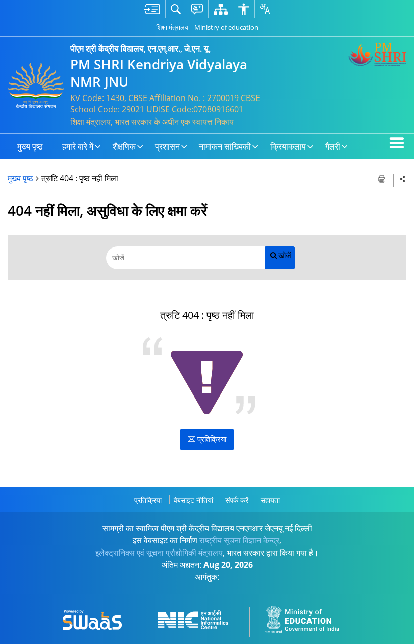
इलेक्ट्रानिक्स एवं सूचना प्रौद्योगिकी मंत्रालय (159, 552)
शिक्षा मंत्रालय (172, 27)
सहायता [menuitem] (270, 500)
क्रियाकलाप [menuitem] (288, 146)
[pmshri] (377, 54)
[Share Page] (402, 178)
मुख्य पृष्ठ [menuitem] (30, 146)
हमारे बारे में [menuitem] (77, 146)
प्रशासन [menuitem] (167, 146)
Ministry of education (226, 27)
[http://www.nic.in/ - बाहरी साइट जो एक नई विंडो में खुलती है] (199, 618)
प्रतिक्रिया (210, 439)
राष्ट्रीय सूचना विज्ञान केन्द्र (239, 540)
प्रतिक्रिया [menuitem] (148, 500)
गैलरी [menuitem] (332, 146)
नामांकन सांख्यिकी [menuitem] (225, 146)
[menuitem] (152, 9)
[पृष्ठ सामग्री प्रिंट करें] (382, 178)
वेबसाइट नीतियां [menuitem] (193, 500)
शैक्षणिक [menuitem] (124, 146)
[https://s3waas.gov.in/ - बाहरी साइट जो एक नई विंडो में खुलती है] (98, 618)
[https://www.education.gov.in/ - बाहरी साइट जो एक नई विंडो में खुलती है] (307, 618)
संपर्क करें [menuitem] (236, 500)
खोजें (284, 255)
